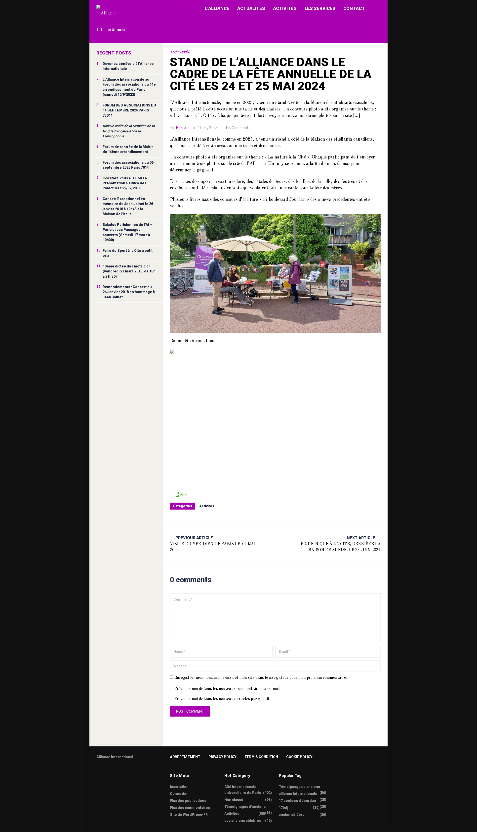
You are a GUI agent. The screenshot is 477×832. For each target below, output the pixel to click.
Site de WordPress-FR (189, 815)
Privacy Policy (222, 757)
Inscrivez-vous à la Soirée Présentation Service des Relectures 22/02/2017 (125, 183)
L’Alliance (217, 8)
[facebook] (108, 772)
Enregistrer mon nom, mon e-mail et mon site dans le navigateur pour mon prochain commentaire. (260, 678)
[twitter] (98, 772)
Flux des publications (188, 801)
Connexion (179, 794)
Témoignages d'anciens (245, 807)
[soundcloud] (137, 772)
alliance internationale (298, 794)
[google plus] (117, 772)
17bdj (283, 808)
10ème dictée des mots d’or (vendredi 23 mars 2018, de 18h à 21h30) (129, 271)
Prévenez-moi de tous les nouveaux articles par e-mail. (222, 699)
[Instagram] (127, 772)
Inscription (179, 787)
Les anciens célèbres (242, 821)
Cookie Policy (299, 757)
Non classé (233, 800)
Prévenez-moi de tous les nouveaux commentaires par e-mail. (227, 689)
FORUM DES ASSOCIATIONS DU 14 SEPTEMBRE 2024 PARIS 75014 (129, 110)
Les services (320, 8)
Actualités (251, 8)
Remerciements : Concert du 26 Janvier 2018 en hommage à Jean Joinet (129, 292)
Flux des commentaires (190, 808)
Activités (285, 8)
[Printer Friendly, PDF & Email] (181, 494)
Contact (354, 8)
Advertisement (185, 757)
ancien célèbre (292, 815)
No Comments (238, 128)
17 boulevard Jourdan (297, 801)
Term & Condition (261, 757)
